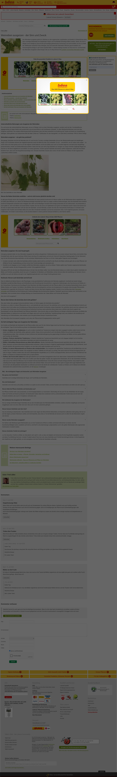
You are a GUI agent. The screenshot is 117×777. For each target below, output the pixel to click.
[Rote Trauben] (68, 99)
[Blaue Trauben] (44, 99)
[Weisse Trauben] (81, 99)
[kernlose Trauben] (56, 99)
